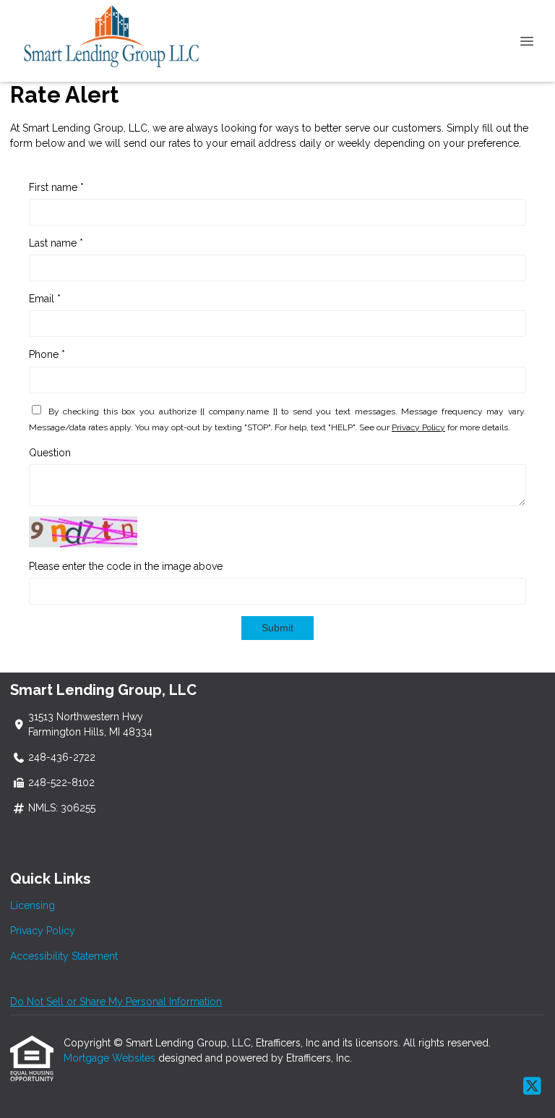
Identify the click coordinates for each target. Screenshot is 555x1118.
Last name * (56, 243)
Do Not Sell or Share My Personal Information (116, 1001)
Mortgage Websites (111, 1058)
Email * (45, 298)
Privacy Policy (418, 427)
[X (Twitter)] (532, 1087)
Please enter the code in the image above (126, 566)
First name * (56, 187)
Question (50, 452)
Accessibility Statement (64, 956)
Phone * (47, 354)
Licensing (32, 905)
